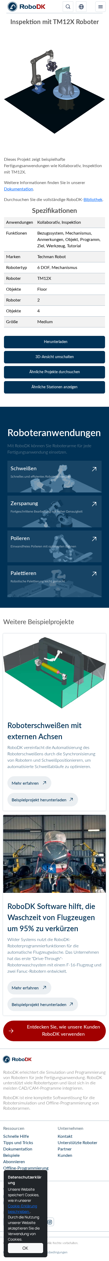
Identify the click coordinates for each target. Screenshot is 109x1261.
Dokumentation (18, 189)
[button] (81, 6)
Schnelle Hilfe (16, 1136)
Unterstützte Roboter (77, 1143)
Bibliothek (93, 200)
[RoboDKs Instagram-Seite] (50, 1222)
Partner (65, 1149)
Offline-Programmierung (25, 1168)
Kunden (65, 1155)
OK (25, 1248)
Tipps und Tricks (18, 1143)
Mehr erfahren (31, 782)
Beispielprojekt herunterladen (39, 800)
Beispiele (11, 1155)
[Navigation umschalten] (100, 6)
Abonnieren (14, 1162)
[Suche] (68, 6)
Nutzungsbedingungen (51, 1252)
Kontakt (65, 1136)
